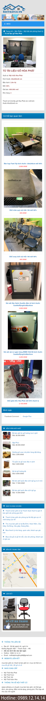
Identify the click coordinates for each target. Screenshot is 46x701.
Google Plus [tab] (27, 416)
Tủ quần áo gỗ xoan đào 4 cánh (23, 462)
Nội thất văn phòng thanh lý (33, 31)
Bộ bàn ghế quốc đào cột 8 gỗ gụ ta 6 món (27, 481)
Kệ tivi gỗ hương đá (19, 471)
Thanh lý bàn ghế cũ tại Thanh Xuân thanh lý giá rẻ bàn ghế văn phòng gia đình (22, 512)
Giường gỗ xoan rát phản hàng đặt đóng (26, 452)
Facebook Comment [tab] (12, 416)
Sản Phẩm (18, 31)
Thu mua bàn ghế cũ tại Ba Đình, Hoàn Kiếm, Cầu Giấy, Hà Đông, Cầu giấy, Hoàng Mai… (22, 525)
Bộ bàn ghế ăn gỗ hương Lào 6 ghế (25, 433)
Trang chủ (9, 31)
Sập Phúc (15, 442)
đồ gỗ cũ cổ (18, 665)
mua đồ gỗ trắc (7, 665)
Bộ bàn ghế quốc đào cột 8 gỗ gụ (24, 490)
